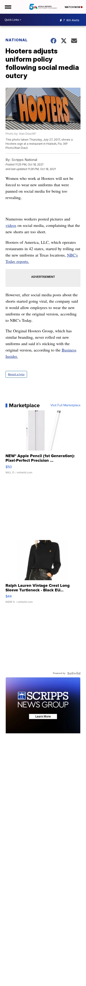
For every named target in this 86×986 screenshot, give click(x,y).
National (17, 40)
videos (11, 225)
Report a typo (16, 374)
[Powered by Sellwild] (73, 673)
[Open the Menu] (7, 7)
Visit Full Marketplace (65, 405)
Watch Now (73, 7)
